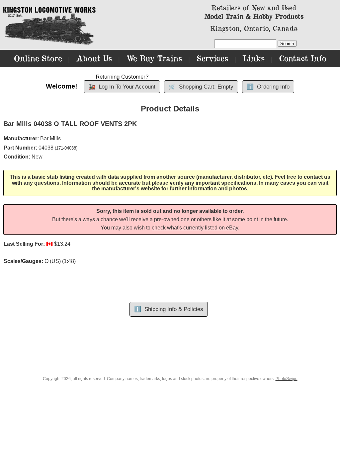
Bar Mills (50, 138)
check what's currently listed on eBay (195, 227)
